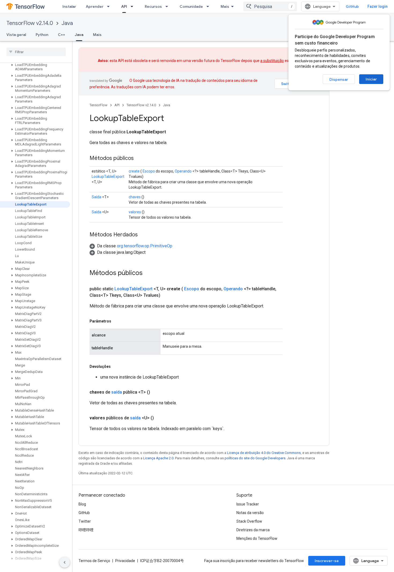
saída (116, 392)
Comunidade (191, 6)
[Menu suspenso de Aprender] (109, 6)
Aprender (94, 6)
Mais (225, 6)
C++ (61, 34)
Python (42, 34)
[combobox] (270, 6)
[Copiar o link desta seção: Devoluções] (116, 366)
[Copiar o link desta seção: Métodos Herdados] (143, 235)
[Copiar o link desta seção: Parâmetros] (116, 321)
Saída (96, 197)
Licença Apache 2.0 (158, 458)
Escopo (149, 171)
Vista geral (16, 34)
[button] (35, 67)
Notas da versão (250, 513)
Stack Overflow (249, 521)
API (124, 6)
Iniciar (371, 79)
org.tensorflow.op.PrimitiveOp (144, 245)
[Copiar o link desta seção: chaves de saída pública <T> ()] (156, 392)
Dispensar (338, 79)
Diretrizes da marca (253, 530)
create (134, 171)
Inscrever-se (327, 560)
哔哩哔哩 (86, 530)
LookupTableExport (108, 176)
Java (67, 23)
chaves (135, 197)
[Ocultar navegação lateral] (64, 562)
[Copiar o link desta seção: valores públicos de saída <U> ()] (160, 418)
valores (135, 212)
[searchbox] (36, 51)
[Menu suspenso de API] (133, 6)
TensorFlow (98, 105)
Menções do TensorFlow (256, 538)
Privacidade (125, 561)
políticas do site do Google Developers (255, 458)
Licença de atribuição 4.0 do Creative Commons (264, 453)
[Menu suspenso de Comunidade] (209, 6)
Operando (183, 171)
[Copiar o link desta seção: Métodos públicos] (139, 158)
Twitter (85, 521)
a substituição (272, 60)
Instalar (69, 6)
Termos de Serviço (94, 561)
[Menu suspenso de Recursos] (168, 6)
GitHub (352, 6)
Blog (82, 504)
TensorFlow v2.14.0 (29, 23)
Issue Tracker (247, 504)
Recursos (153, 6)
